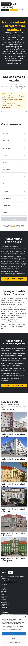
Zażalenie (3, 606)
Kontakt (21, 10)
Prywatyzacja (4, 580)
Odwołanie (4, 589)
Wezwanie (3, 599)
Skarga (3, 597)
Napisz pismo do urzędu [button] (14, 279)
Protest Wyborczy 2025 (7, 614)
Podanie (3, 593)
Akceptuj (14, 634)
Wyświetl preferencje (14, 642)
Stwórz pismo (5, 10)
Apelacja (3, 588)
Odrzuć (14, 638)
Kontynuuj (14, 219)
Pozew (2, 594)
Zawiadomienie (5, 604)
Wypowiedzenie (5, 602)
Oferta (2, 611)
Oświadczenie (4, 591)
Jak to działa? (14, 10)
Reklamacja (4, 596)
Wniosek (3, 601)
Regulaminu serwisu (17, 226)
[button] (25, 616)
